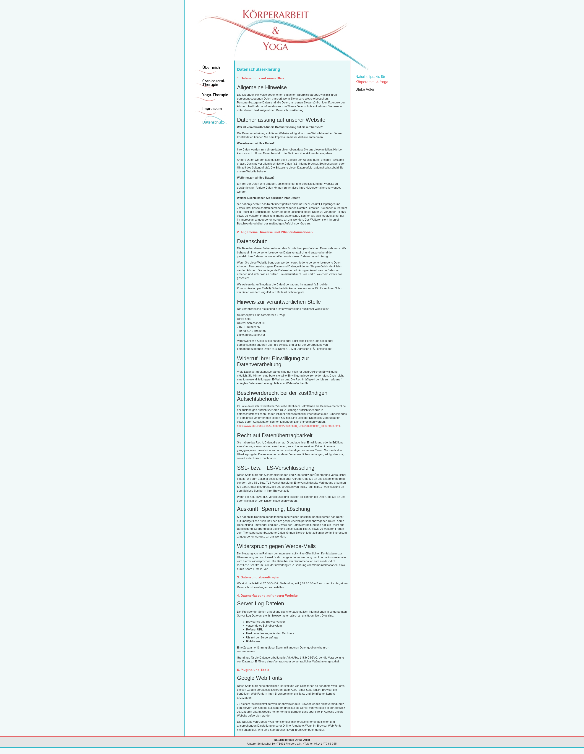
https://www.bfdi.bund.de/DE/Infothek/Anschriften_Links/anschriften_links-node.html (288, 425)
